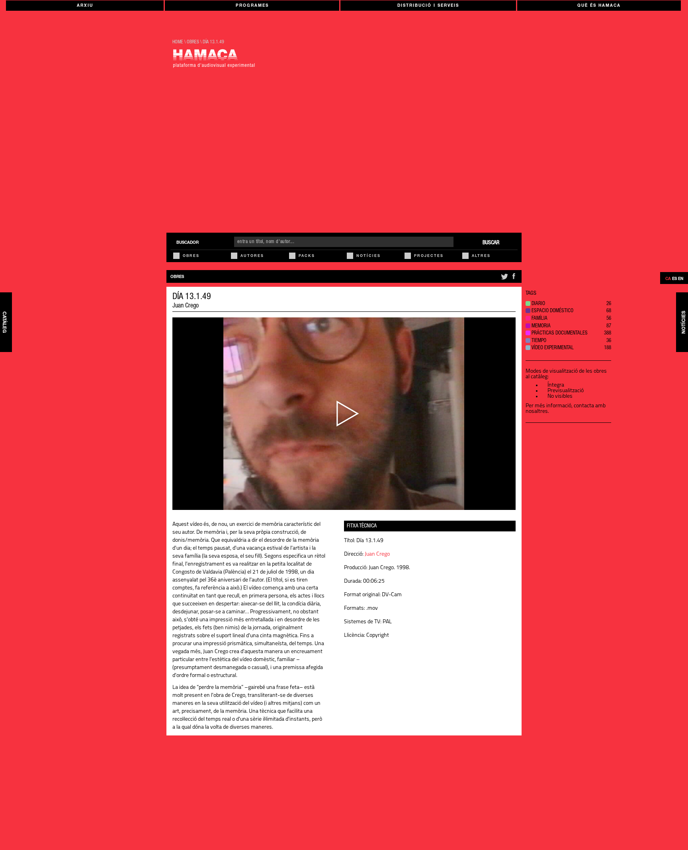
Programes (252, 6)
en (680, 279)
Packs (307, 256)
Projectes (429, 256)
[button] (568, 304)
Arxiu (85, 6)
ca (668, 279)
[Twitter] (504, 280)
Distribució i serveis (428, 6)
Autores (252, 256)
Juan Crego (185, 306)
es (674, 279)
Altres (481, 256)
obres (193, 42)
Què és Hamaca (599, 6)
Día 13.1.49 (213, 42)
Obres (191, 256)
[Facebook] (513, 280)
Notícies (368, 256)
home (177, 42)
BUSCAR (491, 243)
